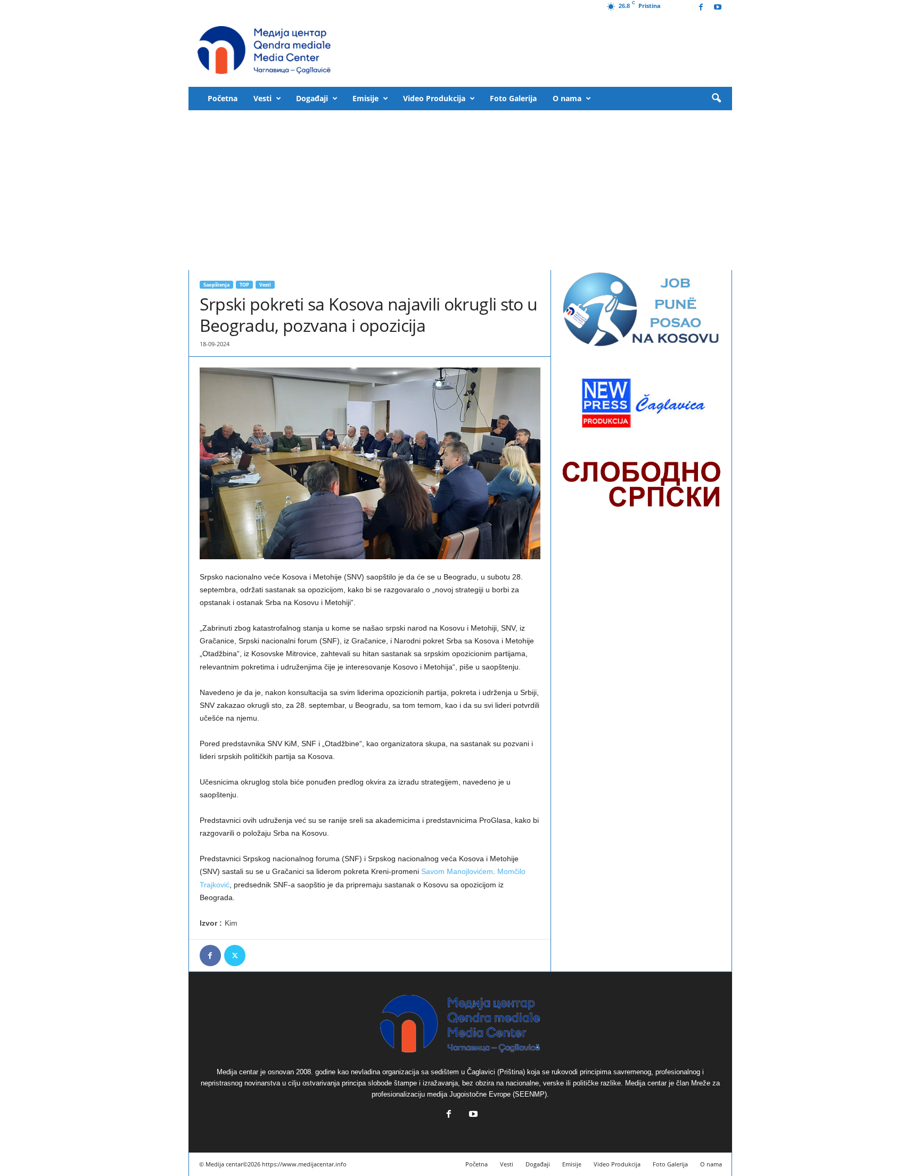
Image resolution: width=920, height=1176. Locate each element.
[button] (716, 98)
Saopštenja (216, 284)
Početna (222, 98)
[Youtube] (717, 7)
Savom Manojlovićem (457, 871)
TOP (244, 284)
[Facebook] (701, 7)
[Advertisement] (460, 190)
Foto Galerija (513, 98)
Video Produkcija (434, 98)
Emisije (365, 98)
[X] (234, 955)
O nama (567, 98)
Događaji (312, 98)
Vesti (262, 98)
